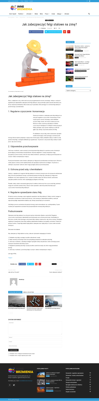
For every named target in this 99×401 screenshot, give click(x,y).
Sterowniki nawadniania (80, 78)
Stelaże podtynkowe (71, 387)
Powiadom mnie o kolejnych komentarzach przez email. (22, 353)
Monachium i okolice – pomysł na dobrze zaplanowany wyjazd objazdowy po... (82, 47)
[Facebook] (87, 1)
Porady (47, 376)
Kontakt (31, 1)
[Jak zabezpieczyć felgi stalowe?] (53, 301)
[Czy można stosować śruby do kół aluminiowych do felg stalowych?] (35, 301)
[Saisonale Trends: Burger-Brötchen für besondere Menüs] (69, 56)
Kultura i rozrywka (78, 50)
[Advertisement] (62, 7)
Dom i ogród (12, 14)
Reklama (26, 1)
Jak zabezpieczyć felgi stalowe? (52, 308)
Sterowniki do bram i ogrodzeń (73, 380)
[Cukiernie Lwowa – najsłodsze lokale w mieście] (41, 389)
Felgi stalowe (51, 20)
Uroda (53, 14)
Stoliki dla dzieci (70, 389)
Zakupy (59, 14)
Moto (41, 14)
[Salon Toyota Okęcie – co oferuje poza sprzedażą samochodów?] (69, 63)
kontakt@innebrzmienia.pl (25, 380)
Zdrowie (67, 14)
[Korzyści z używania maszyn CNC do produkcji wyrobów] (41, 382)
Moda (36, 14)
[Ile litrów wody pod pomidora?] (69, 78)
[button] (89, 14)
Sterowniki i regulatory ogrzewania (74, 373)
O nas (22, 1)
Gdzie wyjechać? (49, 390)
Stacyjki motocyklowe (71, 382)
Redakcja (43, 28)
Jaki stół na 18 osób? (13, 272)
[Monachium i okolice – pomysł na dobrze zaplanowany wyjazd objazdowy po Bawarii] (69, 48)
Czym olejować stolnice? (55, 272)
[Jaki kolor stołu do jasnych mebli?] (69, 71)
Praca (46, 14)
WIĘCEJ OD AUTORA (28, 292)
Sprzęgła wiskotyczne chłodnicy (74, 384)
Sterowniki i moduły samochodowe (74, 375)
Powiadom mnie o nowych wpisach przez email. (20, 355)
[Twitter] (89, 1)
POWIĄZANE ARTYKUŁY (15, 292)
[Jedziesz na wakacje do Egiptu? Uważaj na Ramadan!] (41, 374)
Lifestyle (28, 14)
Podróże (20, 14)
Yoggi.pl (10, 257)
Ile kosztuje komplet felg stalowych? (16, 308)
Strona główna (11, 17)
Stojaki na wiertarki (71, 391)
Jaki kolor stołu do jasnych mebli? (82, 69)
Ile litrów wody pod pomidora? (81, 76)
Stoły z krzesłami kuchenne (80, 70)
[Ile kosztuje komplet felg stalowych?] (16, 301)
